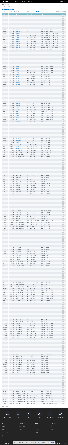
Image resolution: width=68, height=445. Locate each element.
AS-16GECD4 (18, 132)
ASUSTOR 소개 (37, 425)
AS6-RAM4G (18, 105)
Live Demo (20, 425)
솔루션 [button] (16, 1)
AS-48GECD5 (18, 82)
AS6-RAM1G (18, 101)
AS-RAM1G (17, 23)
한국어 (62, 1)
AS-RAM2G (17, 25)
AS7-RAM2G (18, 27)
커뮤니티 (20, 428)
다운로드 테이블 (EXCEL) (61, 11)
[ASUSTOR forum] (59, 443)
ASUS (52, 428)
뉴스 (35, 426)
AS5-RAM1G (18, 33)
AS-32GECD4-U (18, 142)
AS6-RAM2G (18, 103)
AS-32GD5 (17, 95)
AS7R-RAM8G (18, 53)
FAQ (3, 435)
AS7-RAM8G (18, 31)
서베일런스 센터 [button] (22, 1)
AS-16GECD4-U (18, 140)
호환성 (5, 4)
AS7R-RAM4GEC (18, 51)
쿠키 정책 (38, 442)
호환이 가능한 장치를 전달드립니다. (8, 9)
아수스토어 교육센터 (22, 426)
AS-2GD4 (17, 107)
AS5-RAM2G (18, 37)
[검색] (65, 2)
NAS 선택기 (4, 426)
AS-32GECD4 (18, 121)
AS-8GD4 (17, 60)
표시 (62, 16)
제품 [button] (12, 1)
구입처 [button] (32, 1)
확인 (37, 11)
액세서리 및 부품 (54, 425)
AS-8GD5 (17, 86)
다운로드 (3, 425)
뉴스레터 (36, 432)
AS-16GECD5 (18, 74)
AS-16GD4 (17, 66)
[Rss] (55, 443)
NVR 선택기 (4, 428)
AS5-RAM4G (18, 41)
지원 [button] (28, 1)
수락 (52, 442)
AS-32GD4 (17, 70)
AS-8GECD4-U (18, 138)
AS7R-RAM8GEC (18, 55)
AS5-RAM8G (18, 45)
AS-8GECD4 (18, 127)
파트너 (52, 429)
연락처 (36, 428)
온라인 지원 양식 (5, 432)
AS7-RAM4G (18, 29)
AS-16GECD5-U (18, 144)
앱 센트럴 (20, 429)
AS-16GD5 (17, 90)
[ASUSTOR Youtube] (57, 443)
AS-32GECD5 (18, 78)
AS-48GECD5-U (18, 148)
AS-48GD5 (17, 97)
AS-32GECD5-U (18, 146)
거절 (49, 442)
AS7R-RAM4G (18, 49)
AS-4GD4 (17, 111)
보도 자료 (36, 429)
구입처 (52, 426)
